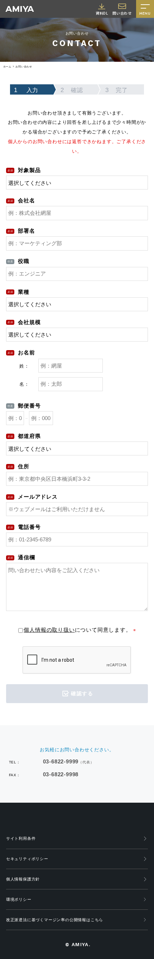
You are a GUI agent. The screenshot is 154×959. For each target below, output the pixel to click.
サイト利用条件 (21, 838)
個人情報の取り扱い (49, 630)
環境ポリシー (19, 899)
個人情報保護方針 (23, 879)
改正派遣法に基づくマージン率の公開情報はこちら (54, 920)
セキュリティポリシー (27, 859)
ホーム (7, 66)
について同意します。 (77, 630)
